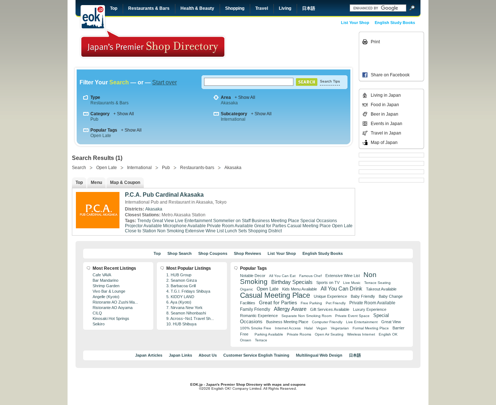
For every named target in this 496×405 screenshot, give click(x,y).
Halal (308, 328)
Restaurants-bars (197, 167)
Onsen (245, 340)
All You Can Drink (341, 288)
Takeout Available (381, 289)
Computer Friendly (327, 322)
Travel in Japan (386, 133)
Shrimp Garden (106, 286)
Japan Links (180, 355)
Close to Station (140, 230)
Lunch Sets (236, 230)
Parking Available (269, 334)
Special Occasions (318, 220)
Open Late (100, 135)
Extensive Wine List (204, 230)
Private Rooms (299, 334)
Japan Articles (148, 355)
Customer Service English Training (256, 355)
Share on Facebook (390, 74)
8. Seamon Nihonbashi (186, 313)
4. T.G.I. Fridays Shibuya (188, 291)
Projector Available (143, 225)
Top (113, 8)
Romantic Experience (259, 315)
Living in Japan (386, 95)
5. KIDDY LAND (180, 296)
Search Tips (330, 81)
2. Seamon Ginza (181, 280)
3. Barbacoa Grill (181, 286)
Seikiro (99, 324)
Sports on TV (328, 282)
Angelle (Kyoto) (106, 296)
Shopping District (265, 230)
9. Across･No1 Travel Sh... (190, 318)
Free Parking (311, 303)
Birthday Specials (292, 282)
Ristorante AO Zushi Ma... (115, 302)
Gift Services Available (329, 309)
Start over (164, 82)
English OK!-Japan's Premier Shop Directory (153, 43)
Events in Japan (386, 123)
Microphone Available (184, 225)
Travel (261, 8)
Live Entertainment (193, 220)
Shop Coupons (212, 253)
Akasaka (229, 102)
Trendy (144, 220)
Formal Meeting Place (371, 328)
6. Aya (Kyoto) (178, 302)
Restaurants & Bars (149, 8)
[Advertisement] (306, 48)
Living (285, 8)
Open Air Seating (329, 334)
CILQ (97, 313)
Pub (94, 119)
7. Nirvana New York (184, 307)
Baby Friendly (363, 296)
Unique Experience (330, 296)
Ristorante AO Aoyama (113, 307)
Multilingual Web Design (319, 355)
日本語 (308, 8)
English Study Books (395, 22)
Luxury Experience (369, 309)
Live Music (352, 283)
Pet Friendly (336, 303)
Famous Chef (310, 276)
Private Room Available (230, 225)
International (233, 119)
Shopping (234, 8)
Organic (246, 289)
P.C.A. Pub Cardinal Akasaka (164, 195)
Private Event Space (352, 316)
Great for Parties (270, 225)
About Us (208, 355)
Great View (163, 220)
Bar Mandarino (105, 280)
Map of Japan (384, 142)
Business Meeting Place (275, 220)
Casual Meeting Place (309, 225)
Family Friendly (255, 309)
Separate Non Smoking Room (306, 316)
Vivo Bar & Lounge (109, 291)
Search (79, 167)
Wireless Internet (361, 334)
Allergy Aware (290, 309)
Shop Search (179, 253)
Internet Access (288, 328)
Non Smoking (170, 230)
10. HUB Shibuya (181, 324)
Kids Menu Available (299, 289)
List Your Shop (355, 22)
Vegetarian (340, 328)
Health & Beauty (197, 8)
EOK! (92, 17)
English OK (388, 334)
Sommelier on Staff (232, 220)
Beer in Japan (384, 114)
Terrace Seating (377, 283)
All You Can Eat (282, 276)
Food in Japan (385, 104)
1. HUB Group (178, 275)
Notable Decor (252, 275)
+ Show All (245, 97)
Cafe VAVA (102, 275)
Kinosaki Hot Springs (111, 318)
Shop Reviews (247, 253)
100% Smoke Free (255, 328)
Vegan (321, 328)
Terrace (261, 340)
